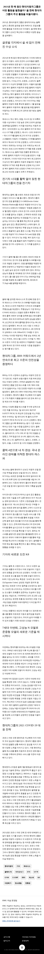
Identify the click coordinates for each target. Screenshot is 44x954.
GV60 (7, 877)
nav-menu (22, 947)
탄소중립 (18, 883)
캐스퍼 (31, 877)
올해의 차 (8, 872)
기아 (18, 866)
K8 (39, 877)
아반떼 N (8, 883)
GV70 (36, 872)
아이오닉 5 (19, 872)
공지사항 (7, 937)
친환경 (27, 883)
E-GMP (15, 877)
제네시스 (27, 866)
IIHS (23, 877)
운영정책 (25, 941)
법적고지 (7, 941)
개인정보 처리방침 (29, 937)
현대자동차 (9, 866)
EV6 (28, 872)
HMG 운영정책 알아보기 (11, 921)
